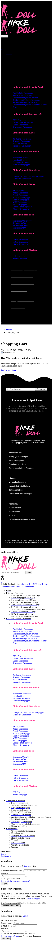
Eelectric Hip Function (25, 586)
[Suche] (26, 42)
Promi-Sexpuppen (20, 204)
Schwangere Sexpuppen (22, 127)
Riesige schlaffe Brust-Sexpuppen (26, 100)
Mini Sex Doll (26, 584)
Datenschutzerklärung (10, 936)
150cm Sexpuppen (20, 242)
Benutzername (7, 923)
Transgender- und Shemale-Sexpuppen (28, 176)
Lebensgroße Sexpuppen (23, 122)
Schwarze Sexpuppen (21, 141)
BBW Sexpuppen (20, 120)
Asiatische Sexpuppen (22, 139)
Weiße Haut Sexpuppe (22, 157)
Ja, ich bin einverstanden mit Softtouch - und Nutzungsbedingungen (21, 935)
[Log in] (2, 40)
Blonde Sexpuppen (20, 195)
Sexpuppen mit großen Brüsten (25, 98)
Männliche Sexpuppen (22, 179)
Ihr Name (5, 920)
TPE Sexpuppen (19, 256)
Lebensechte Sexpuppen (22, 207)
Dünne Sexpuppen (20, 125)
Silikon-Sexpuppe (20, 258)
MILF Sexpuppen (20, 202)
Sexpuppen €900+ (20, 228)
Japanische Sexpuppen (22, 146)
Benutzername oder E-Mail (12, 871)
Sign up (27, 866)
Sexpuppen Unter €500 (22, 221)
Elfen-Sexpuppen (20, 143)
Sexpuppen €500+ (20, 223)
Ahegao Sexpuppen (21, 209)
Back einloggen (33, 898)
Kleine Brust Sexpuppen (23, 95)
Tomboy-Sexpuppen (21, 200)
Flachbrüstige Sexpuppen (23, 93)
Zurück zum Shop (8, 370)
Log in (25, 916)
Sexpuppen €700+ (20, 225)
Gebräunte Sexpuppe (21, 162)
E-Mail (4, 926)
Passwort (4, 873)
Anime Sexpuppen (20, 193)
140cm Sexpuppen (20, 239)
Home (9, 329)
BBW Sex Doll (39, 584)
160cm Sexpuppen (20, 244)
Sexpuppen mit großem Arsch (25, 102)
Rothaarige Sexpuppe (21, 197)
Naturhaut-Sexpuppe (21, 160)
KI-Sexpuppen (19, 190)
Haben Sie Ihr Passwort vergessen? (15, 881)
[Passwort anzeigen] (26, 876)
